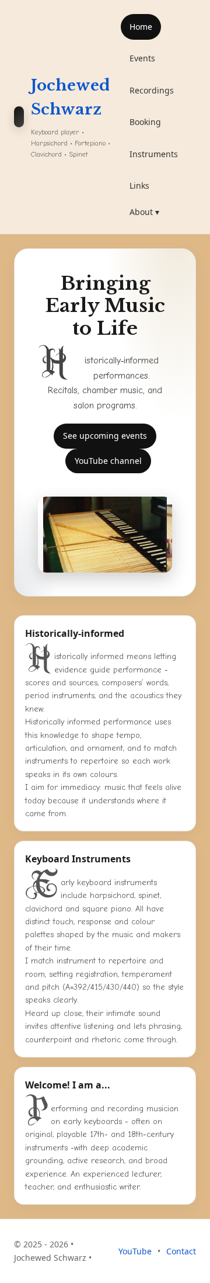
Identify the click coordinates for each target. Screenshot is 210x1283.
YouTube (135, 1251)
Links (139, 185)
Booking (145, 121)
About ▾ (144, 211)
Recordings (152, 90)
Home (141, 26)
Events (142, 58)
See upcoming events (105, 435)
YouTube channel (108, 460)
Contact (181, 1251)
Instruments (154, 153)
